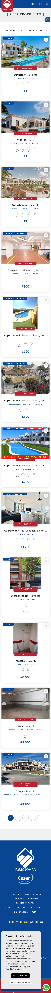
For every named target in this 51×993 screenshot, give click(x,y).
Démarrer (14, 894)
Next (47, 52)
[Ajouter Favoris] (46, 40)
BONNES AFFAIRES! (25, 903)
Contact (38, 894)
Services (41, 907)
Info (26, 894)
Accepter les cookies (20, 975)
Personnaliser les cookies (20, 982)
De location (21, 912)
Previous (3, 52)
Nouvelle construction (18, 907)
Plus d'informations (14, 969)
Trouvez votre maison (25, 899)
